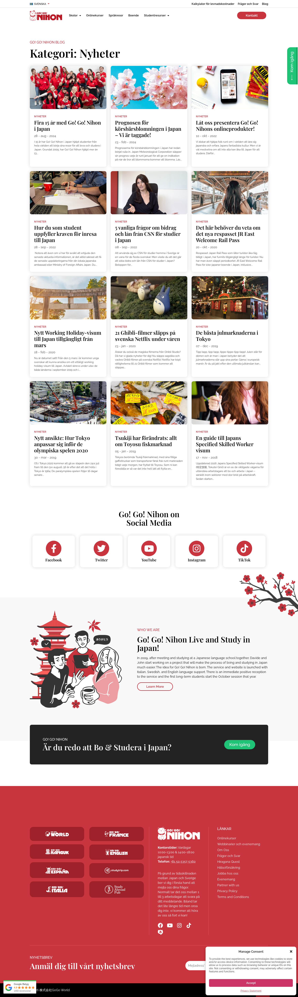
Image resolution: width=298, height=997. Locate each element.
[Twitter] (101, 548)
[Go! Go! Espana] (57, 870)
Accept (251, 983)
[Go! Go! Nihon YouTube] (169, 925)
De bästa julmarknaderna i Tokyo (227, 335)
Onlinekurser (94, 15)
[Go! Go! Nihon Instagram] (179, 925)
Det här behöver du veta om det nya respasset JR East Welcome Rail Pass (228, 233)
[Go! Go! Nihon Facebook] (160, 925)
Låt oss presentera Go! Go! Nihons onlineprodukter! (227, 125)
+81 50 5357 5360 (183, 861)
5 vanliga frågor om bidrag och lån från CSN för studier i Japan (147, 233)
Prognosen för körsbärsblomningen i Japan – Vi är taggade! (148, 128)
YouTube (149, 559)
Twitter (101, 559)
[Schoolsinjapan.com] (116, 852)
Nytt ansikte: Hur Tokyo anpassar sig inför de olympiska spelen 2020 (62, 444)
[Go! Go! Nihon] (179, 833)
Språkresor (116, 15)
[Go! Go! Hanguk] (57, 851)
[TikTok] (244, 548)
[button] (291, 951)
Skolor (73, 15)
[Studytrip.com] (116, 834)
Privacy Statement (251, 990)
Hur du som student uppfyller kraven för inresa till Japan (65, 233)
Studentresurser (155, 15)
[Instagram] (196, 548)
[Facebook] (53, 548)
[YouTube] (149, 548)
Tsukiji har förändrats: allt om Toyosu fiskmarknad (146, 441)
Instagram (197, 559)
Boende (133, 15)
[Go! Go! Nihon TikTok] (188, 925)
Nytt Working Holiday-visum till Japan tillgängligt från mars (67, 338)
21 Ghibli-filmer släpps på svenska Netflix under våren (147, 335)
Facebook (53, 559)
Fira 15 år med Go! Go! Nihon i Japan (67, 125)
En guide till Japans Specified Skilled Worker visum (224, 444)
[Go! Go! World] (57, 833)
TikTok (244, 559)
